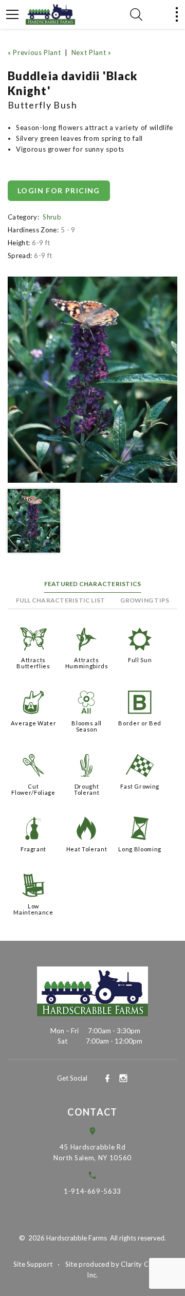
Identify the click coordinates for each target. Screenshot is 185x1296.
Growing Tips (144, 600)
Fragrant (33, 849)
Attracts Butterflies (33, 662)
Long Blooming (139, 849)
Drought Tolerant (86, 789)
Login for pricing (58, 190)
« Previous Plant (34, 52)
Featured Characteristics (92, 584)
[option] (92, 380)
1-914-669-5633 (92, 1191)
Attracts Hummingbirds (86, 662)
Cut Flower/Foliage (33, 789)
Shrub (52, 217)
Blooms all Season (86, 726)
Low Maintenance (33, 909)
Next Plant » (91, 52)
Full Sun (140, 659)
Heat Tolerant (86, 849)
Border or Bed (139, 723)
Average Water (33, 723)
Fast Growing (139, 786)
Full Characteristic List (60, 600)
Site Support (33, 1264)
